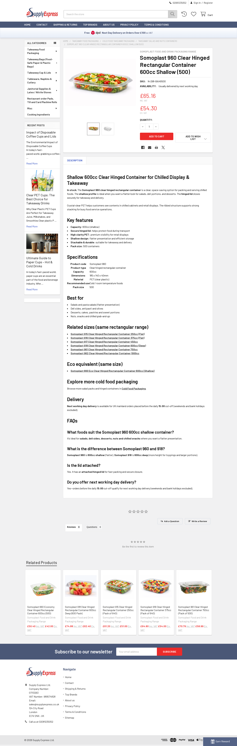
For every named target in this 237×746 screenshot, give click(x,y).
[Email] (150, 147)
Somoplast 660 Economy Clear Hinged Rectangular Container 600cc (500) (40, 610)
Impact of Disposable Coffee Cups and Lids (41, 134)
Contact (42, 24)
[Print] (156, 147)
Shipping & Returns (65, 24)
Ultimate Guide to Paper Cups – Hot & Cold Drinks (39, 262)
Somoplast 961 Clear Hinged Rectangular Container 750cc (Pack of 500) (193, 610)
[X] (163, 147)
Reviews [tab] (71, 526)
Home (27, 24)
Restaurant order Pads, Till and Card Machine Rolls (42, 100)
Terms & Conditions (156, 24)
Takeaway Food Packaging (36, 51)
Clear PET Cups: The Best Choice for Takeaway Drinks (40, 199)
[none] (100, 85)
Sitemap (69, 717)
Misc (29, 108)
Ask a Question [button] (171, 521)
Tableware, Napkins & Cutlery (39, 80)
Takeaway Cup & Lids (39, 72)
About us (108, 24)
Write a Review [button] (199, 521)
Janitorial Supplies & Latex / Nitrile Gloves (39, 90)
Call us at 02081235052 (41, 721)
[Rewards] (220, 741)
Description (74, 160)
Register (208, 2)
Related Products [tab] (41, 562)
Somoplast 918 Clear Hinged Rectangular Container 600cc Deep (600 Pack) (80, 610)
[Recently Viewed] (185, 14)
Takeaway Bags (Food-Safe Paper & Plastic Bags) (40, 63)
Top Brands (90, 24)
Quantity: (146, 119)
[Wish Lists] (194, 14)
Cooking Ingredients (38, 114)
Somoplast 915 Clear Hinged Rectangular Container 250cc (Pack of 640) (118, 610)
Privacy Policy (129, 24)
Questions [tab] (92, 526)
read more (32, 163)
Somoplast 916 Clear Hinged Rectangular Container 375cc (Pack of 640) (155, 610)
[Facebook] (143, 147)
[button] (193, 138)
